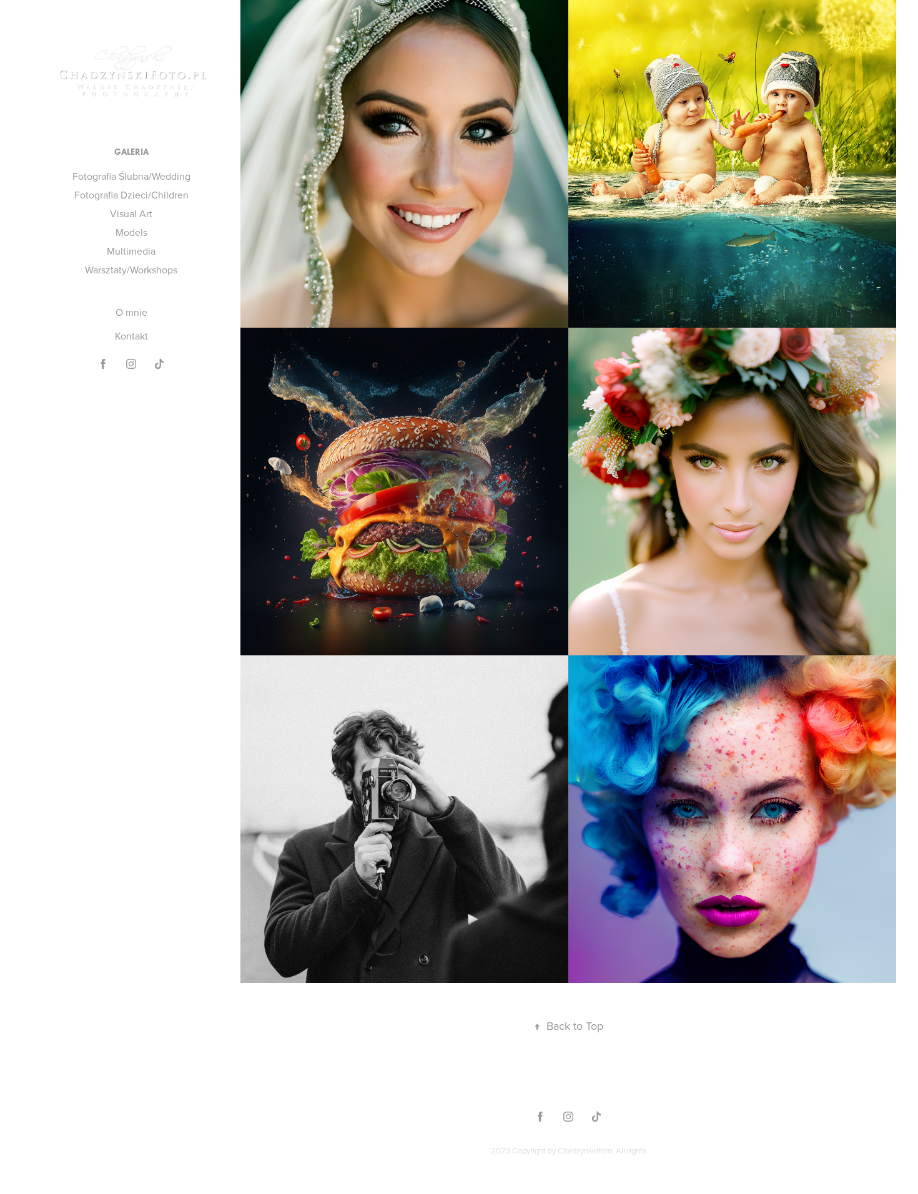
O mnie (131, 312)
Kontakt (131, 336)
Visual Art (131, 213)
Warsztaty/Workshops (131, 269)
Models (131, 232)
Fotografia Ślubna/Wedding (131, 176)
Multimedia (131, 251)
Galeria (131, 152)
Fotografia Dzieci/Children (131, 195)
